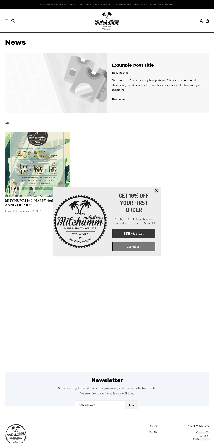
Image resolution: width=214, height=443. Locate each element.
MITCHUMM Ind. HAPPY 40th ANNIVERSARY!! (29, 203)
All (7, 122)
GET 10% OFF (134, 246)
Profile (153, 432)
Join (131, 405)
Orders (153, 426)
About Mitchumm (198, 426)
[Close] (157, 191)
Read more (119, 99)
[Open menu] (4, 21)
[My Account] (200, 20)
